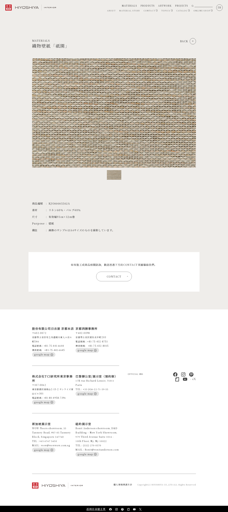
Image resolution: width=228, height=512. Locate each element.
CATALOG (182, 10)
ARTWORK (164, 5)
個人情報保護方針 (122, 484)
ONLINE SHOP (202, 10)
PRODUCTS (148, 5)
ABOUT (111, 10)
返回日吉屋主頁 (96, 509)
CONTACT (150, 10)
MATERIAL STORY (129, 10)
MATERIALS (129, 5)
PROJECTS (181, 5)
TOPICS (166, 10)
